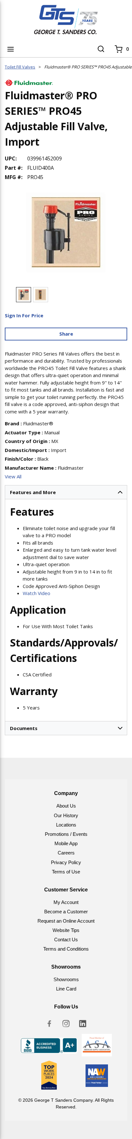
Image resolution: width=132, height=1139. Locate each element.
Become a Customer (66, 911)
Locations (66, 824)
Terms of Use (66, 871)
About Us (66, 806)
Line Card (66, 988)
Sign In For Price (24, 315)
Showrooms (66, 979)
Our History (66, 815)
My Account (66, 902)
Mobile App (66, 843)
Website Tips (66, 930)
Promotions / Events (66, 834)
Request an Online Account (66, 921)
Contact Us (66, 939)
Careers (66, 852)
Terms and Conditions (66, 949)
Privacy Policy (66, 862)
